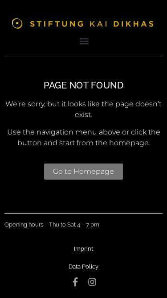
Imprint (83, 248)
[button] (84, 41)
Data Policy (83, 266)
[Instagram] (92, 282)
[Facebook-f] (75, 282)
